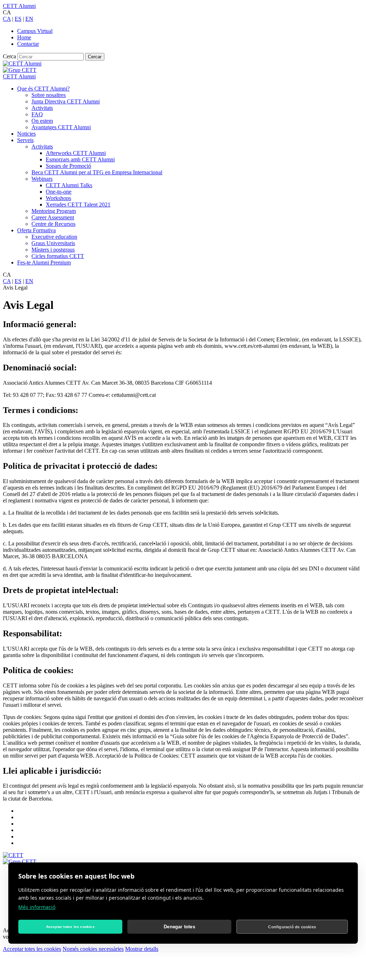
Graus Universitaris (53, 243)
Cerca (9, 56)
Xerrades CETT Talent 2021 (78, 204)
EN (29, 19)
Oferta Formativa (36, 230)
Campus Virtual (35, 31)
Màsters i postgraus (53, 250)
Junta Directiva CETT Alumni (65, 101)
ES (18, 19)
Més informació (36, 907)
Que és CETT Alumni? (43, 89)
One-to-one (58, 192)
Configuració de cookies (292, 927)
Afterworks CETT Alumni (76, 153)
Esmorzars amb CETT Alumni (80, 159)
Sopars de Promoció (68, 166)
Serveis (25, 140)
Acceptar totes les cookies (32, 949)
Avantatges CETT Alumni (61, 127)
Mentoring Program (53, 211)
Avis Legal (15, 288)
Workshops (58, 198)
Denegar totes (179, 926)
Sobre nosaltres (48, 95)
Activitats (42, 108)
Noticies (26, 134)
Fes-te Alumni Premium (44, 262)
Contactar (28, 44)
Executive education (54, 237)
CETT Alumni (19, 6)
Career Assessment (52, 217)
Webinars (42, 179)
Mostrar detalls (141, 949)
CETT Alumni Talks (69, 185)
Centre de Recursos (53, 224)
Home (24, 37)
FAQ (37, 114)
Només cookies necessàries (93, 949)
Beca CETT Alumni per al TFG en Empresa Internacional (96, 172)
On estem (42, 121)
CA (7, 19)
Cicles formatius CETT (57, 256)
